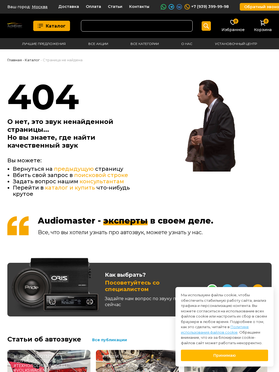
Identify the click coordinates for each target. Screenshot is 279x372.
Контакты (139, 6)
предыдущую (74, 169)
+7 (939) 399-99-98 (210, 6)
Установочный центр (236, 44)
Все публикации (109, 339)
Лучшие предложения (44, 44)
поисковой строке (101, 175)
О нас (186, 44)
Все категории (145, 44)
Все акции (98, 44)
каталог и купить (70, 187)
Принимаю (224, 355)
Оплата (93, 6)
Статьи (115, 6)
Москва (39, 7)
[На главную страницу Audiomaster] (14, 26)
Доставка (68, 6)
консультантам (102, 181)
